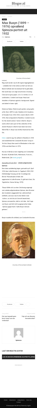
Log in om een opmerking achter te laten (19, 357)
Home (3, 16)
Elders (4, 138)
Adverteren (12, 400)
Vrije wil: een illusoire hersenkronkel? (28, 317)
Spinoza (7, 37)
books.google (17, 157)
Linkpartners (20, 400)
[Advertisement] (18, 281)
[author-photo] (18, 337)
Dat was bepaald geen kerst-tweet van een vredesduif (9, 318)
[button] (34, 11)
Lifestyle (10, 16)
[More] (28, 41)
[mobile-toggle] (3, 11)
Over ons (28, 400)
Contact (18, 402)
